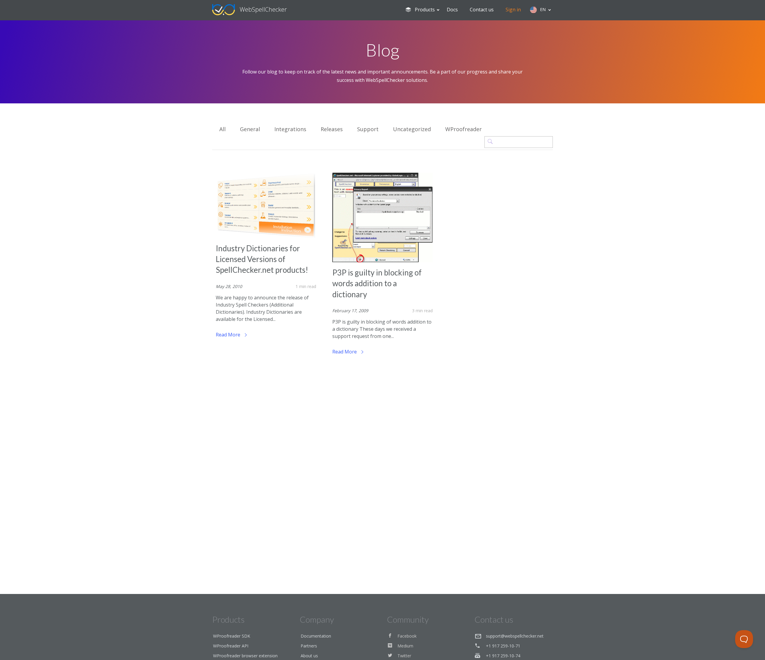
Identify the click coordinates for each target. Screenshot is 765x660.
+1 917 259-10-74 (503, 656)
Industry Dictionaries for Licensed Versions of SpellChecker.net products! (262, 259)
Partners (309, 646)
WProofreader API (230, 646)
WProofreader (463, 129)
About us (309, 656)
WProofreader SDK (231, 636)
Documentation (316, 636)
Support (368, 129)
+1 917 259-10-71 (503, 646)
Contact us (482, 9)
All (222, 129)
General (250, 129)
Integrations (290, 129)
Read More (228, 334)
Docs (452, 9)
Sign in (513, 9)
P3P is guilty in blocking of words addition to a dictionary (377, 283)
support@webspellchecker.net (515, 636)
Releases (332, 129)
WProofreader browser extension (245, 656)
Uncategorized (412, 129)
